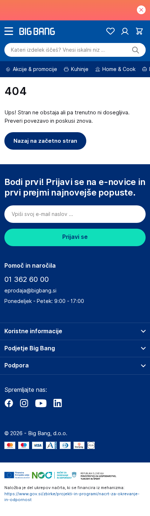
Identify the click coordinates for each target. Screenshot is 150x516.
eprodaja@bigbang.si (30, 291)
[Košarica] (139, 31)
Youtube (41, 403)
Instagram (24, 403)
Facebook (8, 403)
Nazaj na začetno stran (45, 141)
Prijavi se (75, 236)
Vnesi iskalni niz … (58, 50)
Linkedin (57, 403)
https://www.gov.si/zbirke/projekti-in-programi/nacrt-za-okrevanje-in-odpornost (71, 497)
